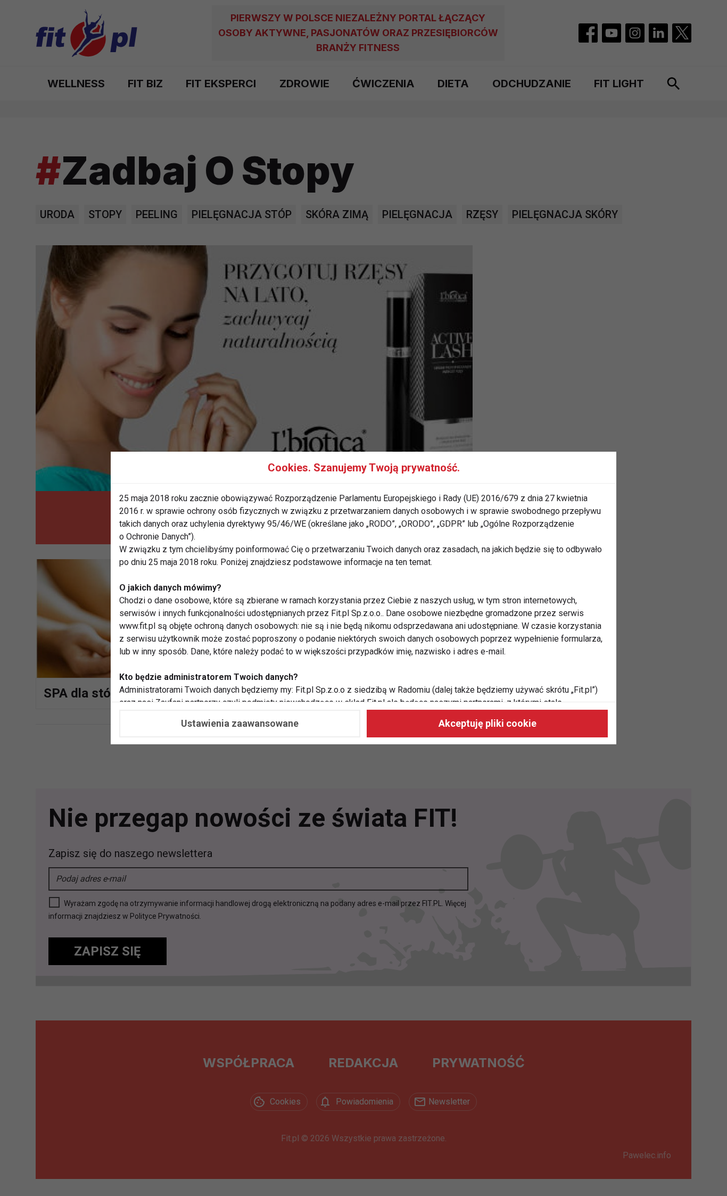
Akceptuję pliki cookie (487, 723)
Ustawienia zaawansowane (240, 723)
